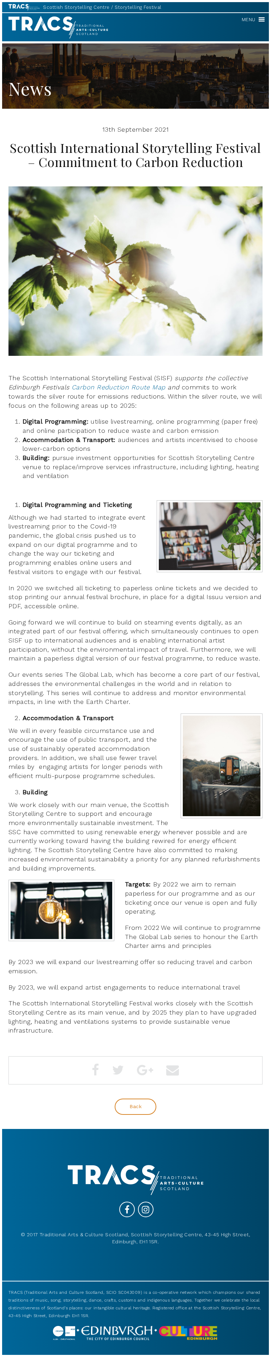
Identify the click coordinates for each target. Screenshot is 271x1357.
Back (136, 1106)
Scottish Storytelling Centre (76, 7)
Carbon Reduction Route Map (118, 387)
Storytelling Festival (138, 7)
